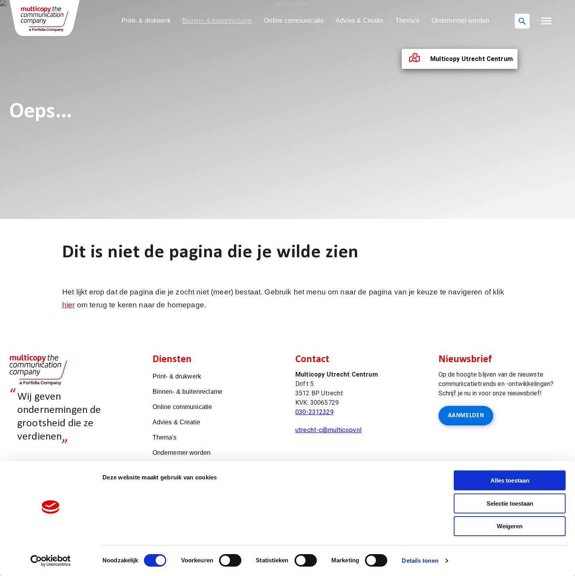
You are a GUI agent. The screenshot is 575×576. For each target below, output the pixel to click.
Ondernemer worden (460, 20)
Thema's (407, 20)
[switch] (230, 560)
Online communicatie (294, 20)
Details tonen (420, 560)
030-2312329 (314, 412)
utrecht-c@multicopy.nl (328, 430)
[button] (546, 21)
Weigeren (510, 526)
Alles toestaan (510, 480)
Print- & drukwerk (146, 20)
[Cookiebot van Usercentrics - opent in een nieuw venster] (50, 561)
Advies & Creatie (359, 20)
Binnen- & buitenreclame (217, 20)
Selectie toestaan (510, 503)
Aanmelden (466, 416)
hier (68, 305)
